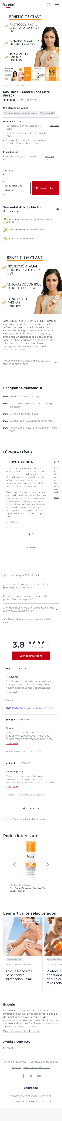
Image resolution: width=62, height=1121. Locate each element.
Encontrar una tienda (13, 188)
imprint (16, 1067)
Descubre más (49, 157)
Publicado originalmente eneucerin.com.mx (33, 708)
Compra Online (45, 188)
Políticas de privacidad (37, 1067)
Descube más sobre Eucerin (21, 1031)
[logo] (9, 5)
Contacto (9, 1047)
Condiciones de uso (14, 1061)
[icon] (23, 1076)
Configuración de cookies (44, 1061)
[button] (30, 362)
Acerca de (46, 1096)
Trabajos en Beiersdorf (24, 1096)
